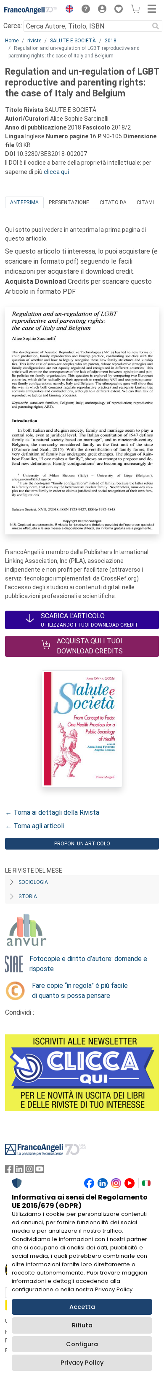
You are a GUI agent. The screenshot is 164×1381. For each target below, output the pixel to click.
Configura (82, 1344)
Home (12, 41)
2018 (110, 41)
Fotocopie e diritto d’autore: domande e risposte (88, 964)
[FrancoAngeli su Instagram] (29, 1171)
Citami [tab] (145, 202)
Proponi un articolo (82, 844)
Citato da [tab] (113, 202)
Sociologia (33, 882)
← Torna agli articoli (34, 826)
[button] (67, 10)
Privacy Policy (82, 1362)
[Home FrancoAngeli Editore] (31, 10)
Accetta (82, 1307)
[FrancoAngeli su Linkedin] (19, 1171)
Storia (28, 896)
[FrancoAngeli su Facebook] (9, 1171)
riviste (34, 41)
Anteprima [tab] (24, 202)
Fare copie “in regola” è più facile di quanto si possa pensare (80, 991)
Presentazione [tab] (69, 202)
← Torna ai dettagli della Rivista (52, 812)
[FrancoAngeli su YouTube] (39, 1171)
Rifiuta (82, 1325)
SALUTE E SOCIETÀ (73, 41)
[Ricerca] (155, 26)
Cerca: (12, 26)
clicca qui (56, 171)
